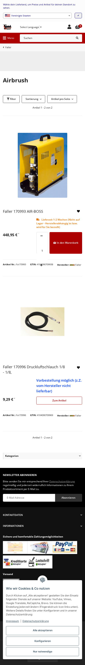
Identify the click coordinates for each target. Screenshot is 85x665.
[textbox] (37, 15)
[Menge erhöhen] (41, 265)
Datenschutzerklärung (35, 621)
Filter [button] (12, 99)
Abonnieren (68, 497)
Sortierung (32, 99)
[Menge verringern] (41, 236)
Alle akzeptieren (42, 630)
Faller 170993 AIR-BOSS (23, 211)
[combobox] (37, 16)
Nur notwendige (42, 651)
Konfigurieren (42, 641)
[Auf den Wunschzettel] (78, 211)
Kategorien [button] (12, 456)
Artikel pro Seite (60, 99)
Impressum (12, 621)
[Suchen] (77, 38)
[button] (69, 27)
